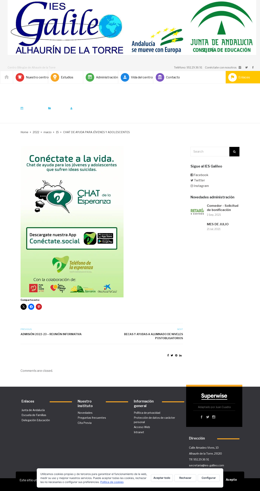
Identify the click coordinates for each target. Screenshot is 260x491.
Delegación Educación (36, 420)
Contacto (173, 77)
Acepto (231, 479)
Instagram (201, 186)
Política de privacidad (147, 412)
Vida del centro (140, 77)
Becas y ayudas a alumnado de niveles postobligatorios (153, 336)
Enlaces (244, 77)
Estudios (67, 77)
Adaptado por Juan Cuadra (214, 407)
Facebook (201, 175)
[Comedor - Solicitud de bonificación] (197, 210)
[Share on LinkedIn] (180, 355)
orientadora (84, 108)
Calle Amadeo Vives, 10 (204, 447)
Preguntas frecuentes (92, 417)
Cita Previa (85, 422)
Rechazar (185, 477)
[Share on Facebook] (168, 355)
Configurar (209, 477)
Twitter (199, 180)
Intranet (139, 432)
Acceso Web (142, 427)
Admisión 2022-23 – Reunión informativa (51, 334)
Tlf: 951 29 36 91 (199, 459)
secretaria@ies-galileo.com (206, 465)
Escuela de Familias (34, 415)
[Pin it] (176, 355)
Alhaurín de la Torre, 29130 (205, 453)
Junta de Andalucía (33, 410)
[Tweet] (172, 355)
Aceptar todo (161, 477)
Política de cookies (112, 482)
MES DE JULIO (218, 224)
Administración (105, 77)
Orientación (59, 108)
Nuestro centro (35, 77)
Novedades (85, 412)
